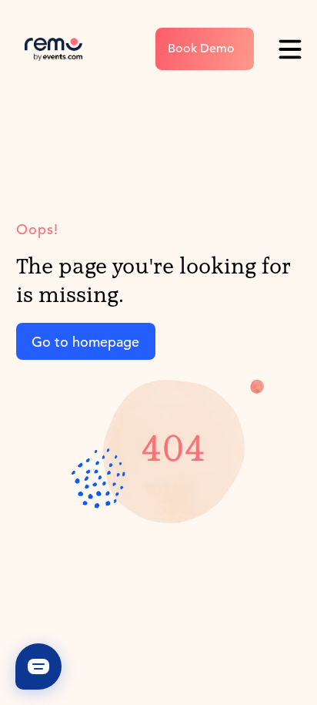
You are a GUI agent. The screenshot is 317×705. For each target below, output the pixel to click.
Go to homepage (85, 342)
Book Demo (201, 48)
